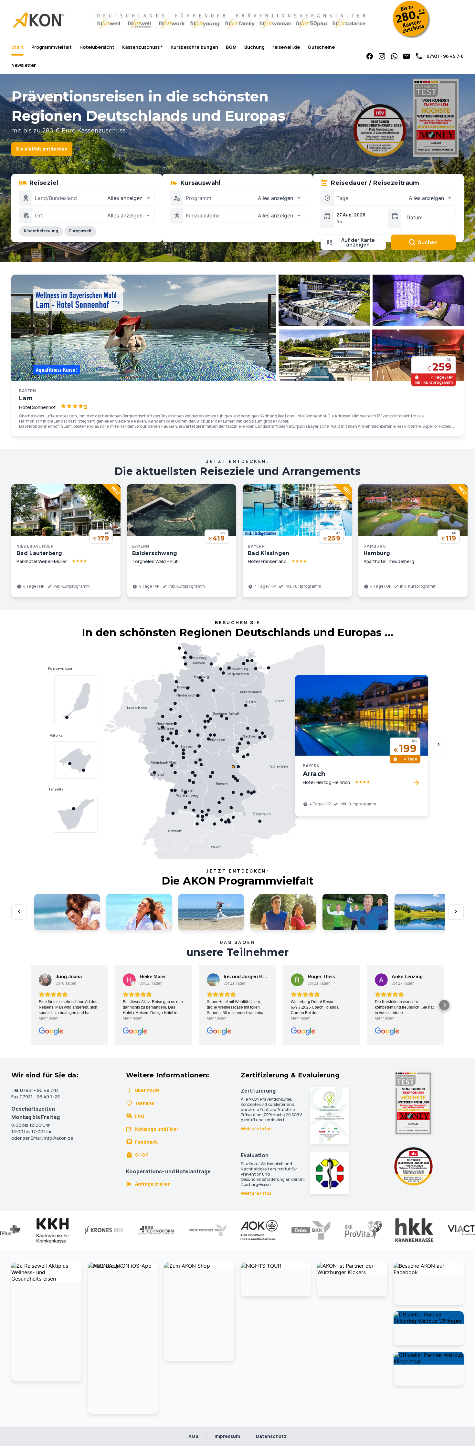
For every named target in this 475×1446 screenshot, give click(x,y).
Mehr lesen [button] (48, 1018)
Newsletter (23, 65)
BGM (231, 47)
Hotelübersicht (96, 47)
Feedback (146, 1142)
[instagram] (382, 56)
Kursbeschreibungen (194, 47)
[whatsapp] (394, 56)
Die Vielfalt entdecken (42, 149)
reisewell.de (286, 47)
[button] (31, 1005)
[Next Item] (438, 744)
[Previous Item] (19, 912)
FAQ (139, 1116)
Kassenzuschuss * (142, 47)
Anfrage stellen (153, 1184)
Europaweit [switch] (80, 231)
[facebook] (370, 56)
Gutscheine (321, 47)
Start (17, 47)
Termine (144, 1103)
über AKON (147, 1090)
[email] (406, 56)
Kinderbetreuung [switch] (41, 231)
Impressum (227, 1436)
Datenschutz (271, 1436)
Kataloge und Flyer (156, 1129)
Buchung (254, 47)
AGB (194, 1436)
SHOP (142, 1155)
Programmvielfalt (51, 47)
